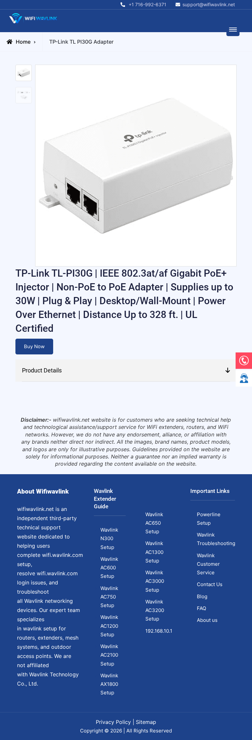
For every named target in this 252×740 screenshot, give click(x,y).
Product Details (42, 370)
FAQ (201, 608)
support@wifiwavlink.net (208, 4)
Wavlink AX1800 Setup (109, 684)
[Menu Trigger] (233, 29)
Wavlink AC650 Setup (154, 523)
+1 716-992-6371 (147, 4)
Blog (202, 596)
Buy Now (34, 346)
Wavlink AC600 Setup (109, 568)
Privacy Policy (113, 722)
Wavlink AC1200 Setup (109, 626)
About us (207, 620)
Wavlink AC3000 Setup (154, 581)
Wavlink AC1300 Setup (154, 552)
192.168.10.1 (158, 631)
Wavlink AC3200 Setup (154, 610)
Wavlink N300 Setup (109, 538)
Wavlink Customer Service (208, 564)
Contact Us (209, 584)
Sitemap (146, 722)
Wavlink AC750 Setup (109, 597)
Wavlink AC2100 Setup (109, 655)
